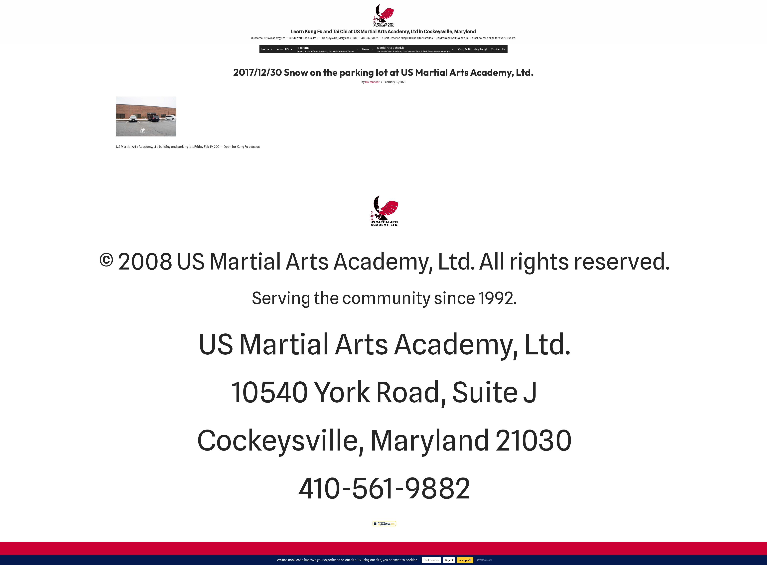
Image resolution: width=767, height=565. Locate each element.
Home (265, 49)
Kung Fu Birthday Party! (472, 49)
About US (283, 49)
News (365, 49)
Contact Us (498, 49)
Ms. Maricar (372, 82)
